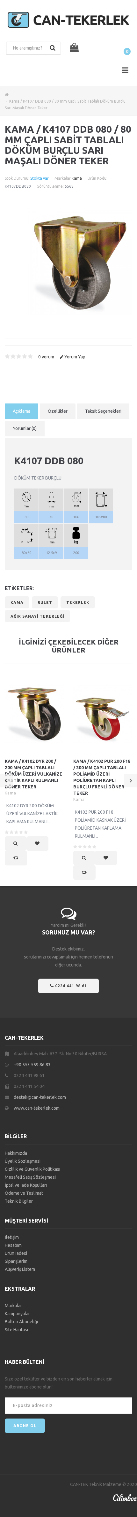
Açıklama (21, 411)
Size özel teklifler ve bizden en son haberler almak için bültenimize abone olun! (58, 1382)
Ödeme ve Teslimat (24, 1193)
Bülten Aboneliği (21, 1321)
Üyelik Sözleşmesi (22, 1161)
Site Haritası (16, 1329)
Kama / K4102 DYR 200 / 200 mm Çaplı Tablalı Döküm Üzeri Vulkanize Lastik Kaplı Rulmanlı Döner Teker (33, 774)
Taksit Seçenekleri (103, 411)
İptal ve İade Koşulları (26, 1185)
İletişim (12, 1237)
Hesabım (13, 1245)
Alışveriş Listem (20, 1269)
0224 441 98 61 (70, 986)
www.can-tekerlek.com (37, 1108)
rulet (45, 602)
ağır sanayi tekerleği (37, 616)
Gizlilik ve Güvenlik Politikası (32, 1169)
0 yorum (46, 356)
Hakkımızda (16, 1153)
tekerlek (77, 602)
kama (17, 602)
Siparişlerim (16, 1261)
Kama (77, 178)
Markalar (13, 1305)
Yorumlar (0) (25, 428)
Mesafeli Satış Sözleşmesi (30, 1177)
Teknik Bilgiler (19, 1201)
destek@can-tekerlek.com (40, 1097)
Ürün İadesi (16, 1253)
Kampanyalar (17, 1313)
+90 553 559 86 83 (32, 1064)
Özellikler (58, 411)
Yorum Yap (74, 356)
